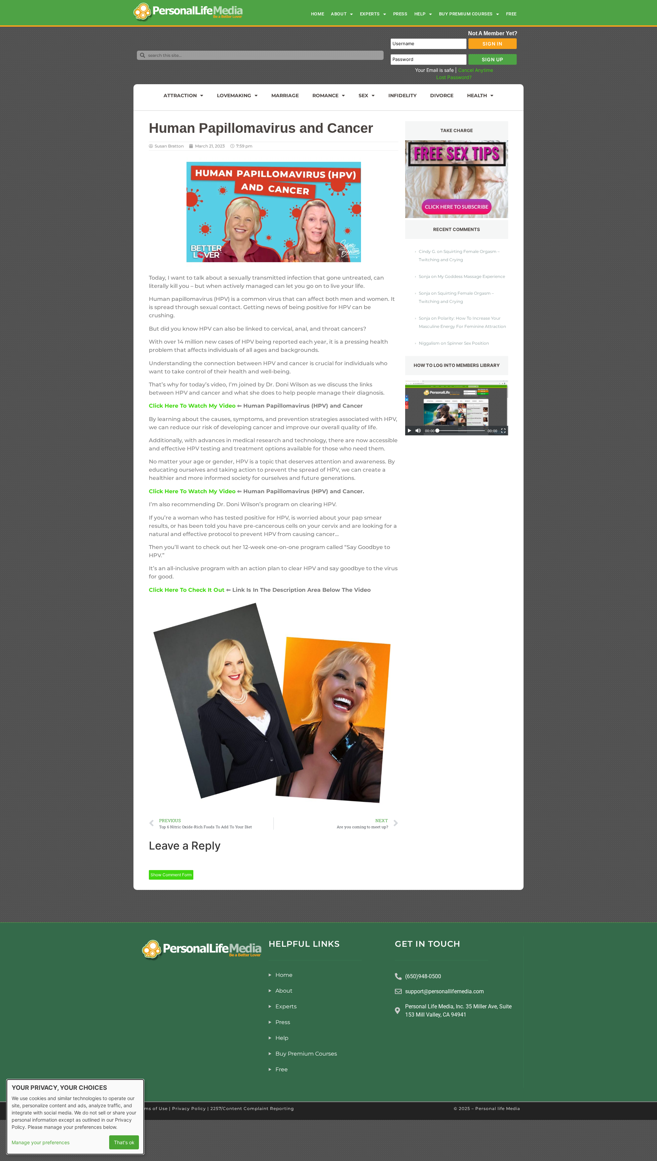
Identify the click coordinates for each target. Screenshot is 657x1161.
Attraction (180, 95)
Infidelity (402, 95)
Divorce (441, 95)
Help (420, 13)
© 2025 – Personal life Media (487, 1108)
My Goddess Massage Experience (471, 276)
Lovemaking (234, 95)
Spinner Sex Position (468, 343)
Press (400, 13)
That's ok (124, 1142)
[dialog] (75, 1117)
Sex (363, 95)
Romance (325, 95)
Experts (370, 13)
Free (511, 13)
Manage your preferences (40, 1142)
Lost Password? (454, 77)
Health (477, 95)
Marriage (285, 95)
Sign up (492, 59)
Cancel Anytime (475, 70)
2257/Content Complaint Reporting (252, 1108)
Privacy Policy (189, 1108)
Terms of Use (152, 1108)
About (339, 13)
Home (317, 13)
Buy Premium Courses (466, 13)
